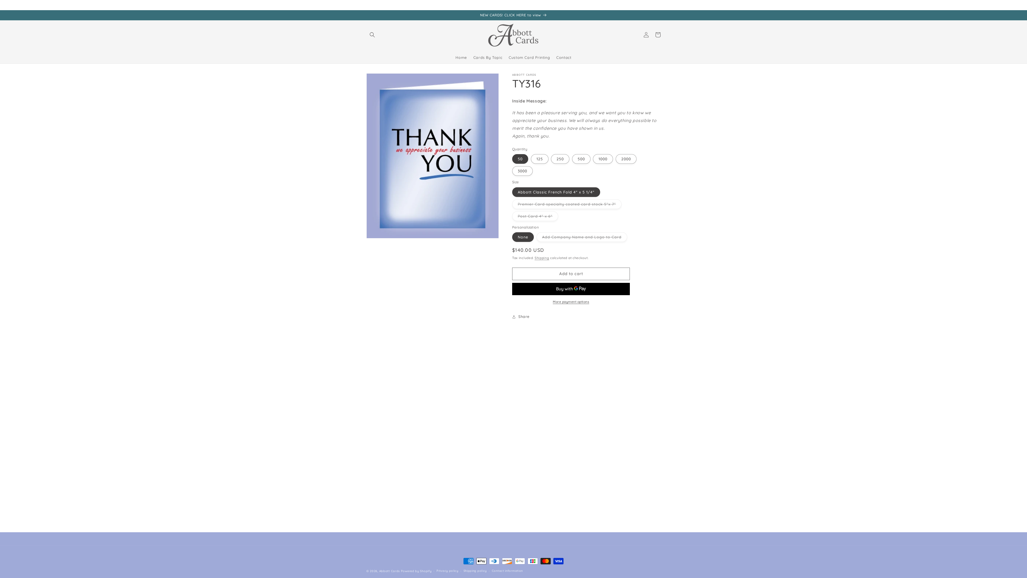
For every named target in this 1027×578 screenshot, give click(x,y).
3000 (522, 171)
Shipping (542, 258)
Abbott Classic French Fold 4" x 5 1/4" (556, 192)
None (523, 237)
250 (560, 159)
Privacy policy (447, 571)
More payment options (571, 302)
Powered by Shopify (416, 571)
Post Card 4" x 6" (538, 217)
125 (540, 159)
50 (520, 159)
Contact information (507, 571)
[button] (372, 35)
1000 (603, 159)
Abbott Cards (389, 571)
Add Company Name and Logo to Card (584, 238)
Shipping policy (475, 571)
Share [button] (524, 316)
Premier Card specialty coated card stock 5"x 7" (570, 205)
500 (581, 159)
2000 (626, 159)
